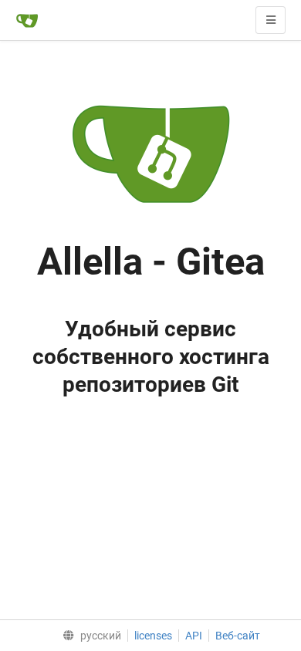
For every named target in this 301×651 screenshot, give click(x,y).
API (193, 635)
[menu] (88, 635)
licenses (153, 635)
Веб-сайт (237, 635)
